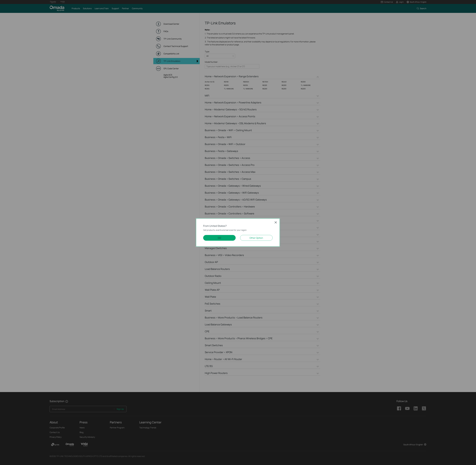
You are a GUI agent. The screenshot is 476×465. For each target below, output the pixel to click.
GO (219, 237)
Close (275, 222)
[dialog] (238, 232)
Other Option (256, 237)
